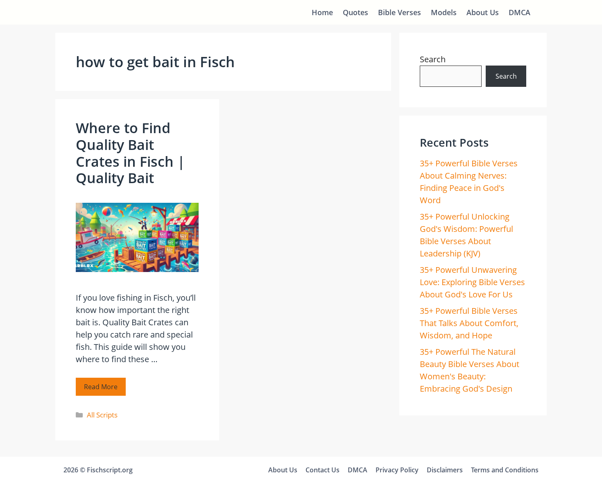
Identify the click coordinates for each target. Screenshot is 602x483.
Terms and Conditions (505, 469)
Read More (101, 386)
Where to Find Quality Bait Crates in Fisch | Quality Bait (130, 152)
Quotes (355, 12)
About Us (482, 12)
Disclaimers (445, 469)
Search (433, 59)
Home (322, 12)
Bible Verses (399, 12)
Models (444, 12)
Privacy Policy (397, 469)
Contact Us (322, 469)
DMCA (519, 12)
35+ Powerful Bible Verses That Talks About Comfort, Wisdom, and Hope (469, 323)
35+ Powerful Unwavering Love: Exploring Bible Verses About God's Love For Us (472, 282)
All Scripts (102, 415)
